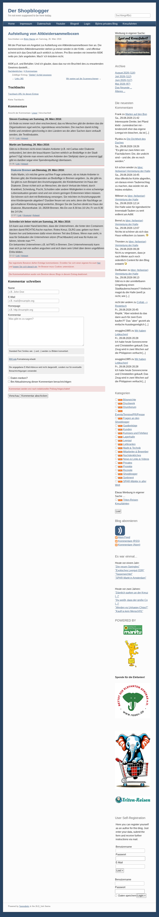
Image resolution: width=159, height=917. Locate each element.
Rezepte (127, 470)
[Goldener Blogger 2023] (133, 653)
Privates (127, 462)
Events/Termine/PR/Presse (130, 414)
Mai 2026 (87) (122, 84)
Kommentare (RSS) (129, 541)
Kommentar (14, 315)
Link (18, 138)
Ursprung (27, 215)
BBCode (12, 359)
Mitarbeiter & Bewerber (135, 451)
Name (11, 288)
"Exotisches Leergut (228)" (129, 570)
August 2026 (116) (125, 72)
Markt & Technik (132, 448)
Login (87, 23)
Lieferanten (129, 444)
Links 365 (19, 78)
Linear (34, 113)
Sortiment (128, 477)
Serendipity (24, 906)
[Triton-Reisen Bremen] (133, 45)
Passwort (121, 854)
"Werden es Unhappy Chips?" (131, 607)
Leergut (127, 440)
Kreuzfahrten (130, 23)
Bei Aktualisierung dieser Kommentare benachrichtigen (41, 381)
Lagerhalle (129, 436)
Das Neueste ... (123, 87)
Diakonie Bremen (21, 170)
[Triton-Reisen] (133, 799)
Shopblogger (130, 474)
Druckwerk (129, 403)
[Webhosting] (133, 629)
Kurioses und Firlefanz (135, 433)
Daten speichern (127, 895)
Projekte (127, 466)
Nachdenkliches (15, 71)
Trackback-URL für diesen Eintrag (23, 94)
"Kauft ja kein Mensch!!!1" (129, 611)
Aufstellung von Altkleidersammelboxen (43, 34)
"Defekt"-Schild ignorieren (40, 75)
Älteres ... (120, 91)
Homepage (14, 306)
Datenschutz (44, 23)
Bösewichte (129, 399)
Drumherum (129, 407)
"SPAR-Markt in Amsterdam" (130, 577)
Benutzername (124, 846)
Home (11, 23)
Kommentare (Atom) (129, 544)
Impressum (26, 23)
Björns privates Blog (106, 23)
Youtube (60, 23)
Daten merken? (19, 378)
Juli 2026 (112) (123, 76)
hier (98, 263)
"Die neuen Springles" (127, 566)
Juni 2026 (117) (123, 80)
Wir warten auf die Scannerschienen (82, 78)
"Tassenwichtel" (124, 574)
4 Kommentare (30, 71)
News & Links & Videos (136, 459)
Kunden (127, 429)
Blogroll (74, 23)
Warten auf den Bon (136, 114)
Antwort (24, 138)
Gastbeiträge (130, 425)
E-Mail (11, 297)
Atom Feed (124, 537)
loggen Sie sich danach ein (25, 267)
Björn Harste (29, 39)
